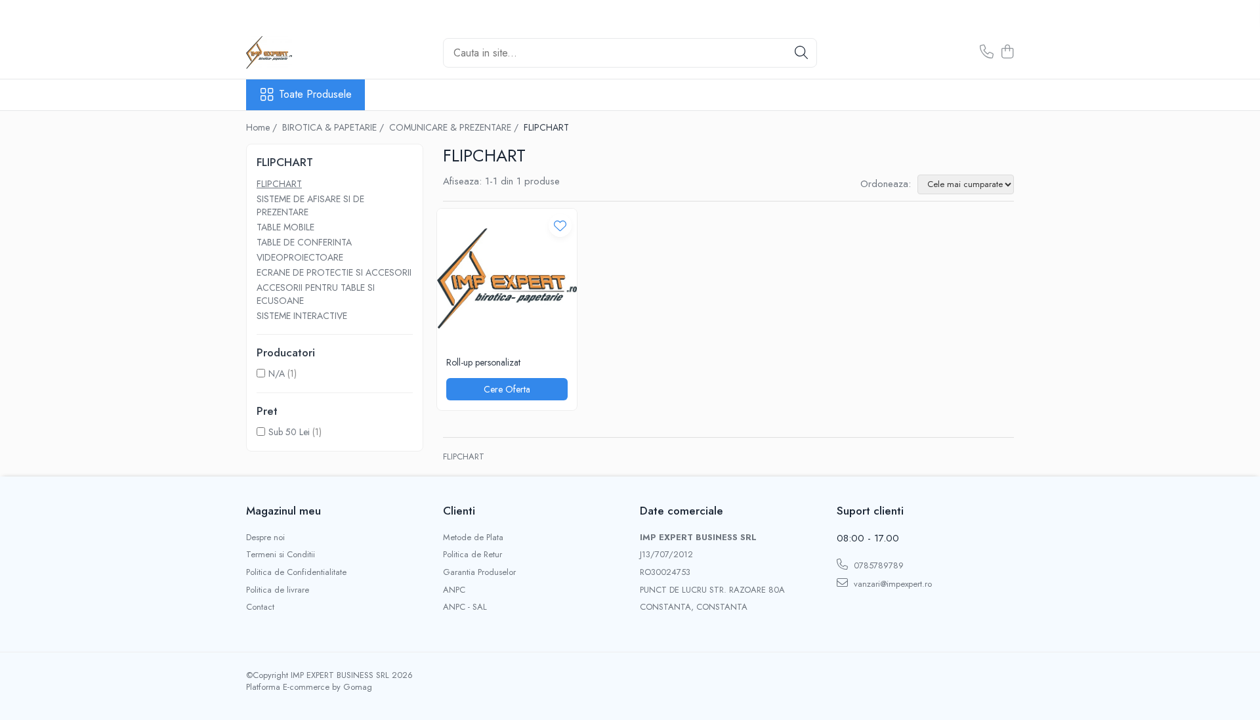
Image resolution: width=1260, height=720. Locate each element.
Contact (260, 607)
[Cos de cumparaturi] (1007, 52)
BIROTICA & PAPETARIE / (334, 127)
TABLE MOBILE (285, 227)
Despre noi (265, 537)
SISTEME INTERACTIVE (302, 315)
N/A (276, 373)
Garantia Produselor (479, 572)
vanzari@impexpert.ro (891, 584)
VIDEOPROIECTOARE (300, 257)
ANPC (454, 590)
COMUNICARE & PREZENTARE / (455, 127)
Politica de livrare (277, 590)
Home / (263, 127)
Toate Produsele (315, 94)
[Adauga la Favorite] (560, 225)
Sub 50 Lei (289, 431)
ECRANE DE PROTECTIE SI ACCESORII (334, 272)
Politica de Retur (472, 555)
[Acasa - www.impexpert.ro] (311, 52)
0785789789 (877, 565)
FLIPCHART (279, 183)
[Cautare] (801, 53)
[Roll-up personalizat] (507, 279)
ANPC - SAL (465, 607)
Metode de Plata (473, 537)
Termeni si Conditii (280, 555)
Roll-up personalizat (483, 362)
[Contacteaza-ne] (987, 52)
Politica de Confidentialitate (296, 572)
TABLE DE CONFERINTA (304, 242)
